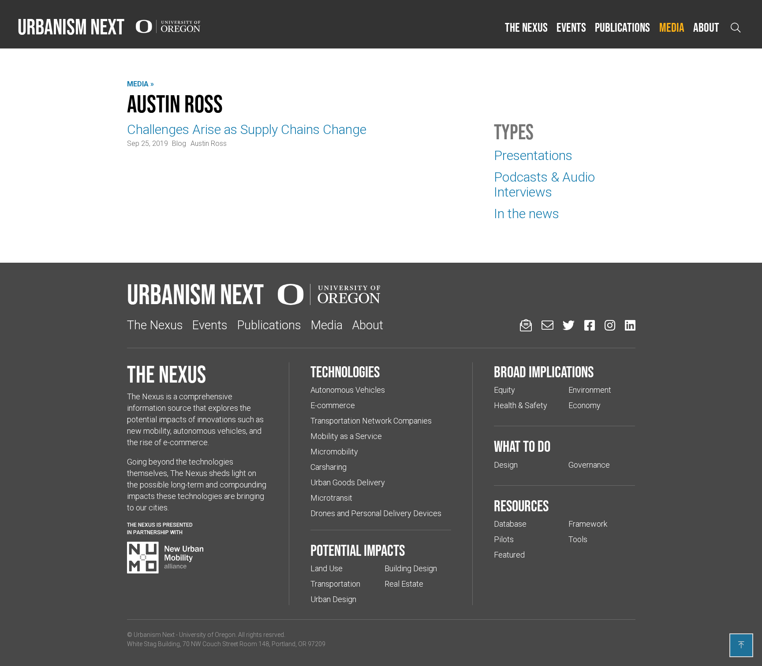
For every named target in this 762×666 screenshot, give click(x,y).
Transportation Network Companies (371, 420)
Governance (589, 464)
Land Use (326, 568)
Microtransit (331, 497)
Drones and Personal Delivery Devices (375, 513)
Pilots (504, 539)
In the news (526, 213)
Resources (521, 505)
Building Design (411, 568)
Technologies (345, 371)
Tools (577, 539)
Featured (509, 554)
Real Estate (404, 583)
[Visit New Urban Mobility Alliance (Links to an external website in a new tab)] (165, 557)
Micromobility (334, 451)
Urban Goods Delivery (347, 482)
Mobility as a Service (346, 436)
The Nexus (526, 27)
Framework (587, 523)
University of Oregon (207, 634)
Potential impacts (357, 550)
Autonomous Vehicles (347, 389)
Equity (504, 389)
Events (571, 27)
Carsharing (328, 467)
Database (510, 523)
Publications (622, 27)
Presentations (533, 155)
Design (506, 464)
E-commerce (332, 405)
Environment (589, 389)
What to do (522, 446)
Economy (584, 405)
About (706, 27)
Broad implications (544, 371)
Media (671, 27)
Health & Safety (520, 405)
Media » (140, 84)
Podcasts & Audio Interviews (544, 184)
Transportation (335, 583)
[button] (526, 28)
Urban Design (333, 599)
